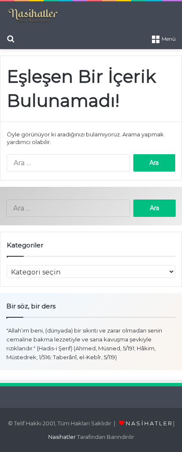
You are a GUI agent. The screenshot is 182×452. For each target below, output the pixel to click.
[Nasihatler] (32, 15)
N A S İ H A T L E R (149, 423)
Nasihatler (62, 436)
